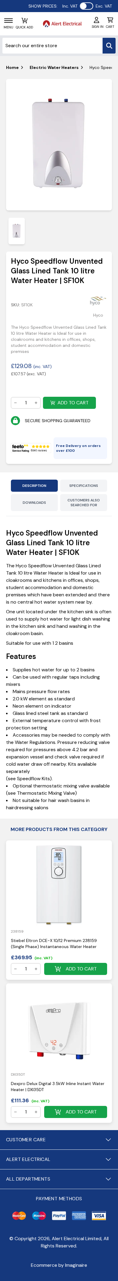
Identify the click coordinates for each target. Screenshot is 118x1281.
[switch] (86, 6)
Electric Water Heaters (54, 67)
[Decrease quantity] (15, 402)
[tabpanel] (59, 145)
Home (12, 67)
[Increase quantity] (36, 402)
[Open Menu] (8, 21)
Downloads (34, 502)
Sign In (97, 26)
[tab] (16, 231)
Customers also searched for (83, 502)
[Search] (109, 46)
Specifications (83, 485)
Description (34, 485)
